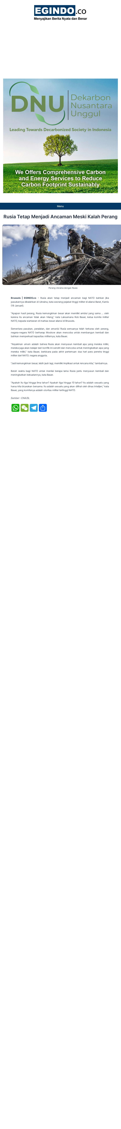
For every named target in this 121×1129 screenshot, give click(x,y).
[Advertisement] (60, 49)
